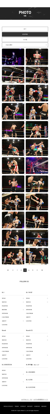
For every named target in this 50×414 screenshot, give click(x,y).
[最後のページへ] (42, 270)
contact (23, 406)
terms (17, 406)
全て (25, 29)
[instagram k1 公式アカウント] (14, 285)
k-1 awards (30, 372)
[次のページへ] (37, 270)
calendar (5, 317)
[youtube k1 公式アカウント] (35, 285)
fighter (5, 306)
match (4, 302)
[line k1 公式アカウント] (30, 285)
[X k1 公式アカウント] (9, 285)
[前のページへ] (8, 270)
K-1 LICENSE (30, 387)
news (4, 298)
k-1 (32, 365)
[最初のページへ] (13, 270)
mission (43, 406)
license (4, 324)
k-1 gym (29, 380)
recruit (30, 406)
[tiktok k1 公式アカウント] (25, 285)
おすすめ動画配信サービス (40, 399)
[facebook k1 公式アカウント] (19, 285)
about (4, 321)
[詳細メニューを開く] (46, 3)
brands (4, 309)
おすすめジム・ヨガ (26, 399)
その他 (25, 39)
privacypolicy (8, 406)
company (37, 406)
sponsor (5, 313)
